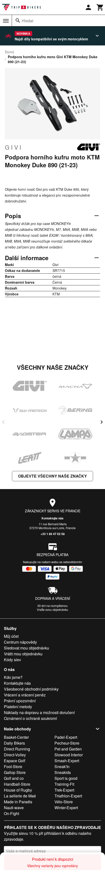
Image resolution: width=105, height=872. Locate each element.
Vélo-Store (63, 802)
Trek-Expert (64, 790)
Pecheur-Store (66, 743)
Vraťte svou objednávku (52, 609)
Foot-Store (13, 766)
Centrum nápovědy (20, 642)
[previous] (3, 422)
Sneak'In (62, 766)
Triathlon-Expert (68, 796)
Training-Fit (64, 784)
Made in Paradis (18, 802)
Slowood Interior (68, 755)
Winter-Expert (66, 807)
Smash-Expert (66, 760)
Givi (14, 147)
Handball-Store (17, 784)
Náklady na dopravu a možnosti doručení (39, 712)
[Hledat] (18, 20)
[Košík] (100, 7)
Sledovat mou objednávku (26, 648)
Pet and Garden (68, 749)
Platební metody (18, 706)
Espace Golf (14, 760)
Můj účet (11, 636)
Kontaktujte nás (52, 518)
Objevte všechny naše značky (52, 476)
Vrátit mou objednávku (23, 654)
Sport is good (65, 778)
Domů (9, 51)
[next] (101, 422)
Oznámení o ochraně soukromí (30, 718)
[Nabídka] (6, 21)
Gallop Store (15, 772)
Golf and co (14, 778)
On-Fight (11, 813)
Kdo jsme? (13, 677)
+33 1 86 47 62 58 (53, 534)
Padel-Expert (65, 737)
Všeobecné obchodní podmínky (31, 689)
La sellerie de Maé (20, 796)
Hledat (27, 20)
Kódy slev (12, 659)
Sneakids (62, 772)
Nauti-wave (14, 807)
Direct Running (17, 749)
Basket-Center (16, 737)
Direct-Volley (15, 755)
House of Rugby (18, 790)
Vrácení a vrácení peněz (25, 695)
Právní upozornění (20, 701)
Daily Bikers (14, 743)
